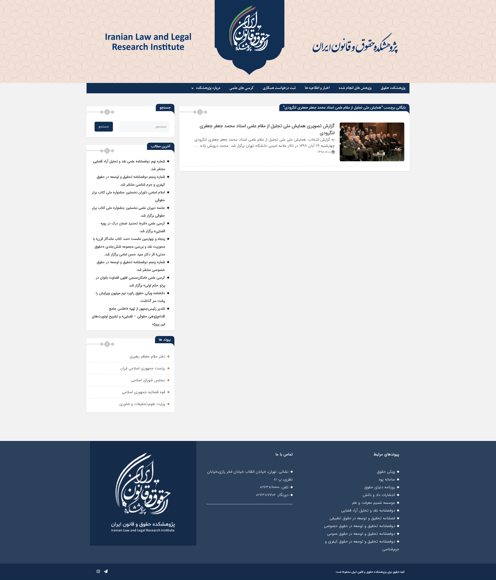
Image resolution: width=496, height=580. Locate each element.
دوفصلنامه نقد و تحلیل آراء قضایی (368, 510)
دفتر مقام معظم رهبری (147, 356)
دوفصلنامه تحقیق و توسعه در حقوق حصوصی (359, 526)
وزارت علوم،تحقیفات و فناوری (142, 404)
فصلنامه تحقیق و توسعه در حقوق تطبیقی (362, 518)
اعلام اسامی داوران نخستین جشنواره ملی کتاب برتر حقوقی (128, 196)
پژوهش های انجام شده (355, 88)
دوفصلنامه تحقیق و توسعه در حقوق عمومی (361, 534)
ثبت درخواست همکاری (279, 88)
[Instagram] (98, 572)
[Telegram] (106, 572)
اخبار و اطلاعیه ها (317, 88)
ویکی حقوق (386, 472)
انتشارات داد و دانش (379, 495)
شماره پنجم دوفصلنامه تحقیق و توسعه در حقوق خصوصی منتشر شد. (131, 266)
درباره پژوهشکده (208, 88)
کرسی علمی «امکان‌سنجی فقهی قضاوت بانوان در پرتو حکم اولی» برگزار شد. (130, 281)
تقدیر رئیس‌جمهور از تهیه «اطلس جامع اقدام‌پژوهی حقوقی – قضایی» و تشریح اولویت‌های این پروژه (128, 316)
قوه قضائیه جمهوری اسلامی (143, 392)
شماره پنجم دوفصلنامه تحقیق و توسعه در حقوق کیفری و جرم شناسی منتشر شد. (131, 180)
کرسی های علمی (241, 88)
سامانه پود (386, 479)
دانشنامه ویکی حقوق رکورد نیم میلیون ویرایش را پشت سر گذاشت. (130, 297)
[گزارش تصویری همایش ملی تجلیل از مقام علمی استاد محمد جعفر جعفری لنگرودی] (372, 160)
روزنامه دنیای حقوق (379, 487)
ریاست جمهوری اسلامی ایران (142, 368)
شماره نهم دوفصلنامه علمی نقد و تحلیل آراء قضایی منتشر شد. (129, 165)
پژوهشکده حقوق (393, 88)
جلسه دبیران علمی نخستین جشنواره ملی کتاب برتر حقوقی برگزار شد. (128, 211)
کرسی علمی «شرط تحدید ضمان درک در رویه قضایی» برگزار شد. (132, 227)
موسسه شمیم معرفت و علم (373, 503)
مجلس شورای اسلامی (148, 380)
